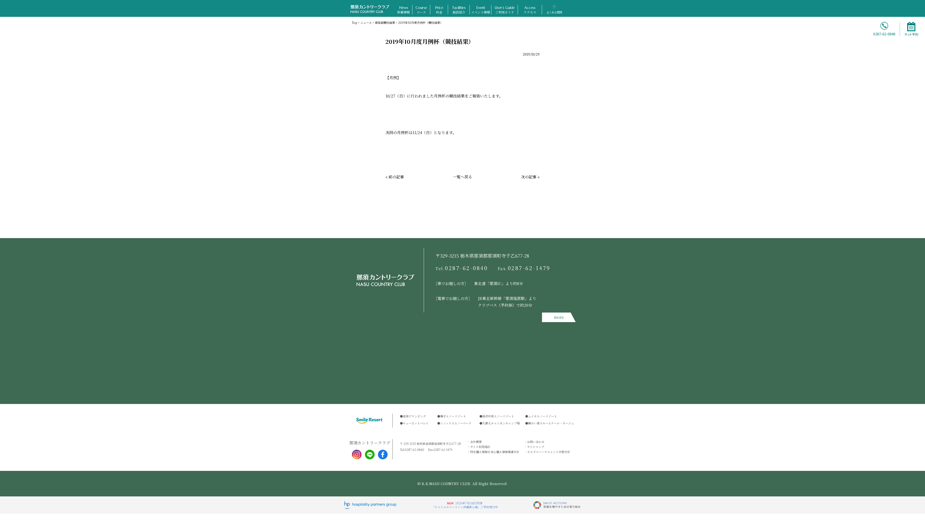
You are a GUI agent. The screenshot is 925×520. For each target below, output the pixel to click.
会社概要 (476, 442)
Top (354, 22)
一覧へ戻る (462, 177)
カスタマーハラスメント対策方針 (548, 452)
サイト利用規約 (480, 447)
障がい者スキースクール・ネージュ (551, 423)
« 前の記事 (394, 177)
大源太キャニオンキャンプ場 (501, 423)
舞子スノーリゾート (453, 416)
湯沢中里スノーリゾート (498, 416)
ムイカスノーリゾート (542, 416)
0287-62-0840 (462, 268)
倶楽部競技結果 (385, 22)
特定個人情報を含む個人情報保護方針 (494, 452)
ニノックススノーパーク (455, 423)
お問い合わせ (535, 442)
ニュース (366, 22)
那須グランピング (414, 416)
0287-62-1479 (524, 268)
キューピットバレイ (416, 423)
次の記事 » (530, 177)
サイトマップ (535, 447)
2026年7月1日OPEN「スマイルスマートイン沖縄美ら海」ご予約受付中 (465, 505)
